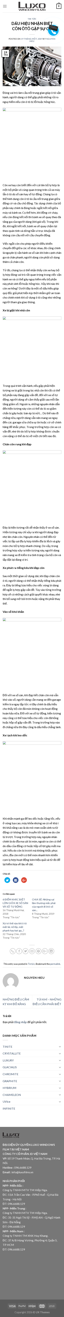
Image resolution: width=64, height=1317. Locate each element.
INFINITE (9, 1108)
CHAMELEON (12, 1094)
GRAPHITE (10, 1081)
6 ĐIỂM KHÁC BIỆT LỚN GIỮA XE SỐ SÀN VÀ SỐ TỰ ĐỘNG (15, 903)
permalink (55, 963)
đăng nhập (20, 1022)
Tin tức (32, 19)
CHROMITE (10, 1074)
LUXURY (8, 1060)
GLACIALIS (10, 1067)
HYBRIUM (9, 1087)
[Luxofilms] (32, 6)
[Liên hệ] (52, 27)
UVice (6, 1101)
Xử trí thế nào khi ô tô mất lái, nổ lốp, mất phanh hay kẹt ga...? (15, 927)
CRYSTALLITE (12, 1053)
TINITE (7, 1046)
